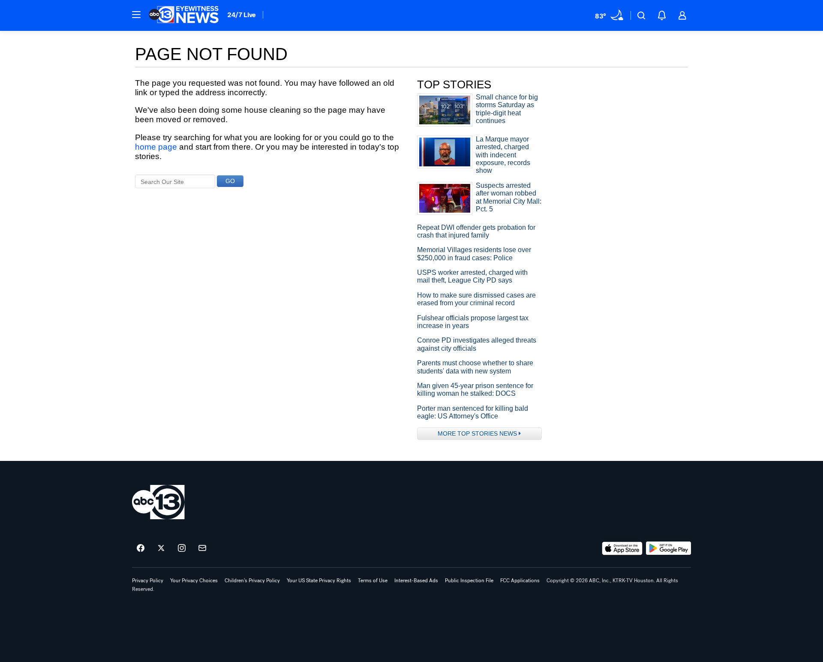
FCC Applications (520, 580)
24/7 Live (241, 14)
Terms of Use (372, 580)
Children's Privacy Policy (252, 580)
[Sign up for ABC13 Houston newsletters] (202, 548)
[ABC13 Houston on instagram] (181, 548)
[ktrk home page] (158, 502)
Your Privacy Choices (194, 580)
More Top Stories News (477, 433)
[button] (136, 14)
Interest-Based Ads (416, 580)
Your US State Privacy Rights (319, 580)
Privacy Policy (147, 580)
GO (230, 181)
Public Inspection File (469, 580)
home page (156, 146)
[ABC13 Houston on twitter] (161, 548)
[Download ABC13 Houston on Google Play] (668, 548)
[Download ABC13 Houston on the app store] (622, 548)
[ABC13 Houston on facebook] (140, 548)
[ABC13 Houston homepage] (184, 15)
